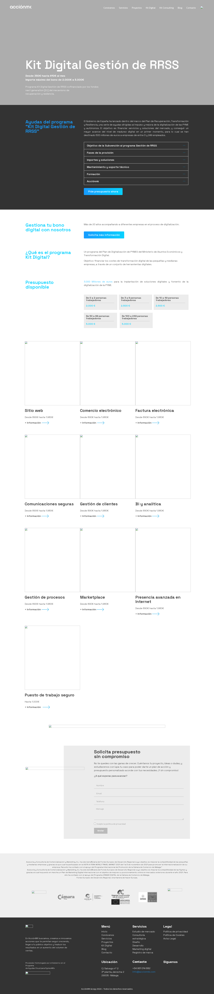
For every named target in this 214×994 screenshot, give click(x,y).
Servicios (123, 7)
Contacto (191, 7)
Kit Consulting (167, 7)
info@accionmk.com (143, 971)
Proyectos (137, 7)
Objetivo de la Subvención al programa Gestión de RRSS (122, 145)
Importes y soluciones (100, 159)
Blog (180, 7)
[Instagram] (173, 970)
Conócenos (109, 7)
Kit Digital (150, 7)
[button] (136, 145)
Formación (93, 174)
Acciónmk (93, 181)
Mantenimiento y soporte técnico (108, 167)
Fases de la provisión (100, 152)
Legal (167, 926)
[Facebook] (166, 970)
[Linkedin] (179, 970)
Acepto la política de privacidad (111, 824)
